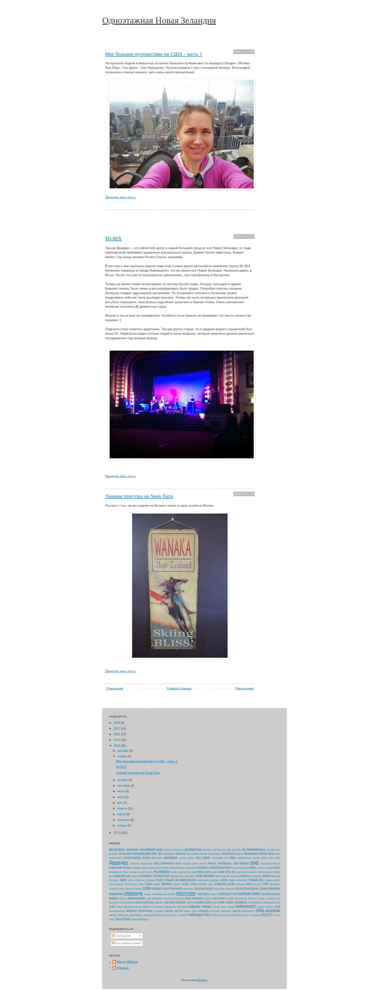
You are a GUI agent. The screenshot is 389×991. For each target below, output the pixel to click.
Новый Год (256, 879)
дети (178, 862)
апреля (122, 808)
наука (223, 879)
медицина (255, 876)
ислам (133, 871)
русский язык (273, 898)
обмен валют (272, 880)
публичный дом (227, 893)
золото (260, 867)
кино (228, 871)
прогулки (186, 892)
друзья (244, 863)
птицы (213, 894)
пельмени (274, 884)
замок (165, 867)
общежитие (130, 884)
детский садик (190, 863)
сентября (124, 785)
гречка (256, 857)
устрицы (269, 906)
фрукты (132, 910)
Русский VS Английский (122, 902)
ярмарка (182, 914)
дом (235, 862)
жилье (127, 867)
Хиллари (159, 910)
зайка (144, 867)
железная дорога (270, 863)
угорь (224, 906)
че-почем (215, 910)
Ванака (180, 853)
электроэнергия (152, 914)
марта (121, 814)
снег (222, 902)
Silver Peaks (123, 918)
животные (115, 867)
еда (254, 862)
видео (263, 853)
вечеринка (251, 853)
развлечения (136, 898)
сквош (215, 902)
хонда (169, 910)
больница (125, 853)
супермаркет (255, 902)
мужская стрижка (144, 880)
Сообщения (122, 935)
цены (194, 910)
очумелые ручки (224, 883)
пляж (147, 888)
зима (252, 867)
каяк (194, 871)
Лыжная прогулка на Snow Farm (139, 496)
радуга (123, 898)
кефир (214, 871)
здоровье (202, 867)
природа (133, 892)
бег (244, 849)
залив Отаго (155, 867)
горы (232, 857)
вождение (156, 857)
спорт (229, 902)
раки (148, 898)
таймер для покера (152, 906)
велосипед (229, 853)
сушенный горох (271, 902)
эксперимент (136, 914)
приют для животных (155, 894)
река (188, 897)
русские (261, 898)
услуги (260, 906)
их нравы (162, 871)
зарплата (190, 867)
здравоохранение (219, 867)
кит (234, 871)
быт (160, 853)
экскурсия (123, 914)
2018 (117, 722)
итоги (150, 871)
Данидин (118, 862)
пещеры (130, 888)
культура (135, 876)
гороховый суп (220, 857)
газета (182, 857)
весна (240, 853)
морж (131, 880)
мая (120, 802)
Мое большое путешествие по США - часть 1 (153, 53)
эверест (113, 914)
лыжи (199, 875)
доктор (212, 862)
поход (254, 888)
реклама (197, 897)
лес (182, 876)
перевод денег (117, 888)
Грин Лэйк (274, 857)
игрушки (269, 867)
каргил (174, 871)
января (122, 825)
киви (221, 871)
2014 (117, 745)
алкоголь (132, 849)
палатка (240, 884)
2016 (117, 734)
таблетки (128, 906)
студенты (240, 902)
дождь (203, 863)
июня (121, 797)
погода (156, 888)
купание (146, 875)
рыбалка (148, 901)
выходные (170, 857)
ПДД (265, 883)
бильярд (113, 853)
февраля (123, 820)
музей (159, 879)
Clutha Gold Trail (219, 914)
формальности (117, 910)
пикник (138, 888)
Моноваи (114, 880)
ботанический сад (144, 853)
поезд (166, 888)
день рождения (163, 862)
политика (219, 888)
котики (276, 871)
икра (277, 867)
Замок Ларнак (176, 867)
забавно (136, 867)
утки (277, 906)
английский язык (151, 849)
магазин (209, 875)
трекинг (206, 906)
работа (113, 898)
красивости (122, 875)
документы (225, 862)
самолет (159, 902)
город (206, 857)
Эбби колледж (268, 910)
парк (249, 883)
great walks (235, 914)
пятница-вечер (270, 893)
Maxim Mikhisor (127, 962)
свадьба (169, 901)
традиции (182, 906)
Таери (137, 906)
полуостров (242, 888)
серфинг (180, 901)
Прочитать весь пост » (120, 197)
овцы (141, 884)
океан (157, 884)
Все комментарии (126, 943)
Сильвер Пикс (202, 901)
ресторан (219, 897)
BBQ (207, 914)
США (112, 906)
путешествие (249, 893)
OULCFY (267, 914)
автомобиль (117, 849)
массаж (235, 876)
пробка (171, 894)
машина (244, 875)
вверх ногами (199, 853)
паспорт (257, 884)
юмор (174, 914)
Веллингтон (214, 853)
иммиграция (115, 871)
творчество (170, 906)
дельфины (146, 863)
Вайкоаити (169, 853)
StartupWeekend (140, 919)
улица (231, 906)
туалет (216, 906)
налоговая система (208, 880)
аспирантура (192, 849)
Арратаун (178, 849)
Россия (252, 898)
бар (229, 849)
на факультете (185, 879)
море (123, 879)
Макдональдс (222, 876)
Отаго (194, 883)
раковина (157, 898)
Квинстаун (203, 871)
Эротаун (166, 914)
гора (198, 857)
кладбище (242, 871)
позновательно (204, 888)
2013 (117, 832)
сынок (119, 906)
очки (210, 884)
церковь (204, 910)
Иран (126, 871)
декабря (123, 750)
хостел (178, 910)
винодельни (115, 857)
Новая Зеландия (238, 880)
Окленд (166, 883)
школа (237, 910)
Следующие (114, 688)
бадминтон (220, 849)
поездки (176, 888)
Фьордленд (145, 910)
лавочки (175, 876)
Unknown (123, 968)
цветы (187, 910)
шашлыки (226, 910)
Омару (176, 884)
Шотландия (248, 910)
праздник (274, 888)
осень (185, 883)
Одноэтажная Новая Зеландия (159, 20)
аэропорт (208, 849)
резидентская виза (173, 898)
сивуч (190, 902)
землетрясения (240, 867)
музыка (169, 879)
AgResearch (196, 914)
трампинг (194, 906)
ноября (122, 756)
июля (121, 791)
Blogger (202, 980)
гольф (191, 857)
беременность (256, 849)
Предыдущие (244, 688)
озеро (149, 883)
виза (271, 853)
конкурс (253, 871)
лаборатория (161, 875)
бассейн (236, 849)
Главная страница (179, 688)
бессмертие (273, 849)
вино (277, 853)
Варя (189, 853)
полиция (229, 888)
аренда (168, 849)
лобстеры (189, 876)
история (141, 871)
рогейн (230, 898)
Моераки (275, 876)
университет (245, 906)
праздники (116, 893)
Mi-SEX (113, 238)
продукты (203, 893)
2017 (117, 728)
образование (116, 884)
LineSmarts (255, 914)
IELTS (245, 914)
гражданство (244, 857)
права (263, 888)
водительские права (136, 857)
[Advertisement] (180, 222)
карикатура (185, 871)
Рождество (241, 898)
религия (208, 898)
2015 (117, 740)
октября (123, 780)
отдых (203, 883)
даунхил (134, 863)
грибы (264, 857)
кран (111, 876)
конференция (265, 871)
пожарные (187, 888)
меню (266, 875)
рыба (138, 901)
